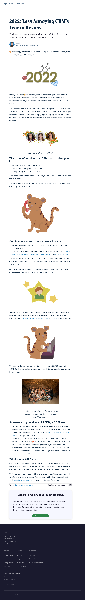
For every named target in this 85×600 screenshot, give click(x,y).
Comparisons (21, 566)
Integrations (8, 563)
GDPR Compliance (9, 579)
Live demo (8, 559)
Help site (32, 555)
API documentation (36, 563)
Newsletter (20, 563)
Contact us (33, 559)
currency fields (28, 254)
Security (6, 576)
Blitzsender (43, 318)
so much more (61, 254)
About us (20, 555)
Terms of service (9, 584)
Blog (18, 559)
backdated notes (43, 254)
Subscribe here (41, 516)
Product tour (8, 555)
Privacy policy (8, 582)
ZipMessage (26, 318)
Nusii (34, 318)
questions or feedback (24, 480)
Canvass (56, 318)
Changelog (8, 566)
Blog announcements (24, 485)
